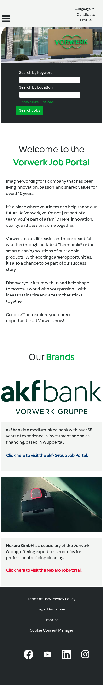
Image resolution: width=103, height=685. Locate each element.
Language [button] (83, 8)
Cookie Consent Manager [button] (51, 630)
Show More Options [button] (36, 102)
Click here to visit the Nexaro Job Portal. (44, 570)
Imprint (51, 619)
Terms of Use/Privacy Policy (51, 599)
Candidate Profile (86, 17)
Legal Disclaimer (51, 609)
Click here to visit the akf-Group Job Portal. (47, 455)
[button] (17, 19)
